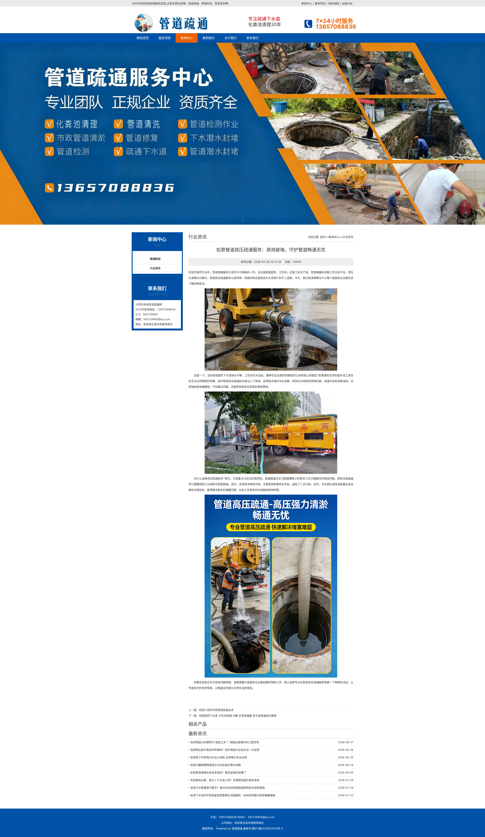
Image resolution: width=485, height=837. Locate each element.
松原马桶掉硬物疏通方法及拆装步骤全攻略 (215, 764)
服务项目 (320, 3)
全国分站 (347, 3)
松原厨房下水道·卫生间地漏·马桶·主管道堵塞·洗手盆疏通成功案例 (237, 715)
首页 (322, 236)
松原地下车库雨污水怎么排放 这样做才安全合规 (218, 757)
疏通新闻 (155, 258)
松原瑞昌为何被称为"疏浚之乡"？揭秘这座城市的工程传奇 (224, 742)
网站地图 (333, 3)
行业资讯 (155, 268)
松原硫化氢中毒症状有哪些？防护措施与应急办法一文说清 (224, 749)
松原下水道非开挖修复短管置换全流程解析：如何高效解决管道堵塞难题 (232, 795)
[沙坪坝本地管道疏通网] (188, 20)
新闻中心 (306, 3)
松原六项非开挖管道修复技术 (216, 709)
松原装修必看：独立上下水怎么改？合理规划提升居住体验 (224, 780)
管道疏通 (237, 828)
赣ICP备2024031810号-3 (267, 828)
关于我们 (231, 38)
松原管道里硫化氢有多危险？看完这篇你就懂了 (218, 772)
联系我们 (252, 38)
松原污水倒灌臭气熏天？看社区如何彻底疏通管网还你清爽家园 (227, 787)
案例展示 (209, 38)
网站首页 (143, 38)
